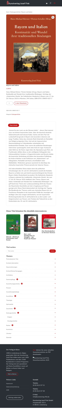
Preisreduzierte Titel (12, 259)
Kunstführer (9, 296)
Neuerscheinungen (11, 267)
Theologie (9, 300)
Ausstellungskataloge (12, 292)
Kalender (8, 337)
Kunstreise (9, 329)
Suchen (52, 251)
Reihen (8, 325)
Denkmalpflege (10, 279)
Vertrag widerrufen (14, 397)
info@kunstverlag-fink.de (41, 397)
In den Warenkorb (21, 103)
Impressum (9, 383)
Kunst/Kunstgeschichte (13, 284)
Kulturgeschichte (15, 12)
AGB (7, 390)
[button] (52, 17)
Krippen (9, 317)
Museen (8, 288)
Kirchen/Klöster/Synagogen (14, 271)
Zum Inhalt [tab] (13, 125)
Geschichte (9, 309)
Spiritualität (9, 304)
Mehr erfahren (12, 374)
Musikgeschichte (12, 321)
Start (7, 12)
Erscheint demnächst (12, 263)
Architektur (9, 275)
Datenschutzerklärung (12, 387)
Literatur (8, 333)
